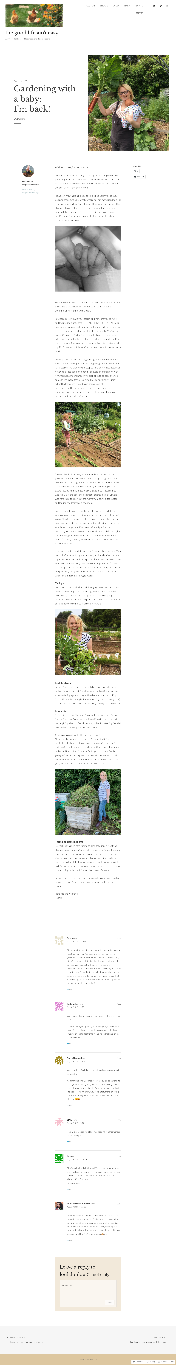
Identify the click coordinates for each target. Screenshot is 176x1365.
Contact (139, 13)
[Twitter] (161, 5)
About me (139, 6)
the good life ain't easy (32, 33)
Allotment (90, 6)
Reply (119, 938)
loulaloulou (72, 1004)
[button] (88, 259)
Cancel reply (98, 1275)
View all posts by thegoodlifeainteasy (30, 191)
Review (127, 6)
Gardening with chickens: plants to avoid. (148, 1339)
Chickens (104, 6)
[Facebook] (167, 5)
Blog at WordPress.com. (88, 1359)
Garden (116, 6)
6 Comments (19, 118)
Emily (69, 1119)
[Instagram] (154, 5)
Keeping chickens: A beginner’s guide (26, 1339)
